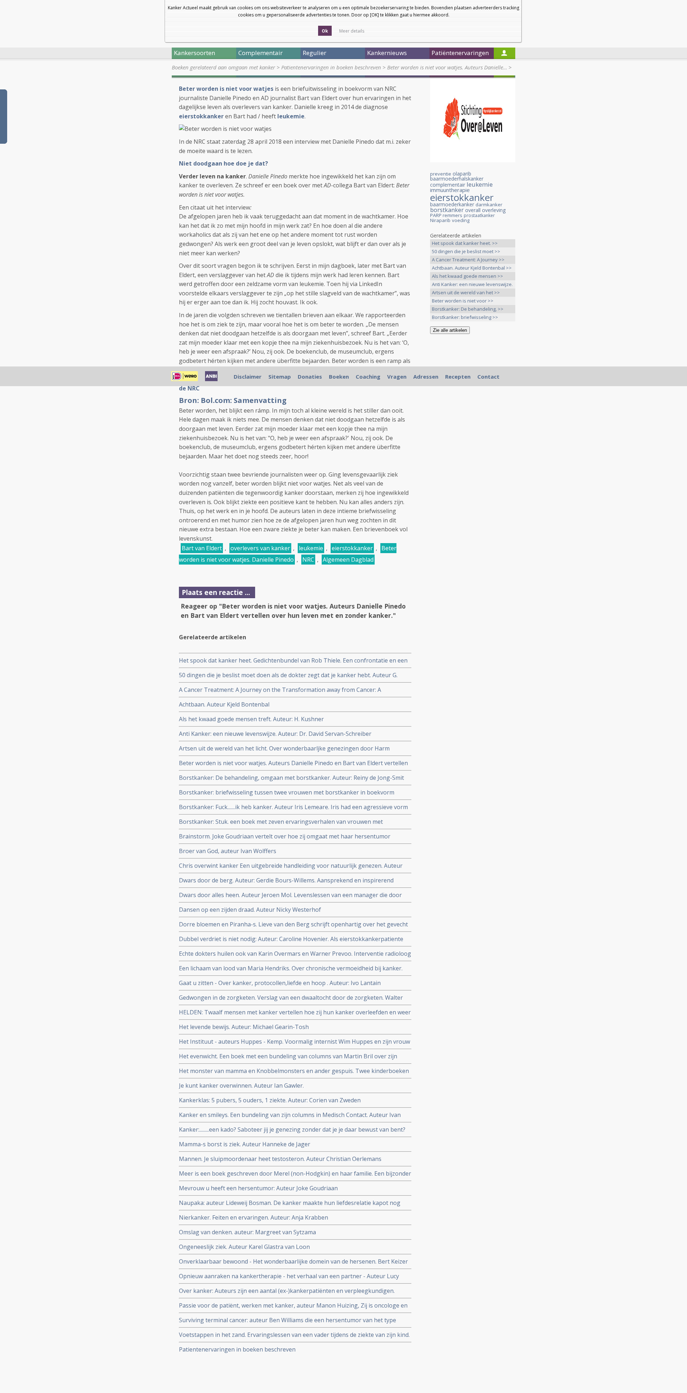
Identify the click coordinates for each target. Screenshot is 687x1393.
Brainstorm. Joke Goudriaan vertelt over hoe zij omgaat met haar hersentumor (284, 836)
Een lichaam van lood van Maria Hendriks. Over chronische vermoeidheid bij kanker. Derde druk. (291, 968)
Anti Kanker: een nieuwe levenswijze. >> (472, 285)
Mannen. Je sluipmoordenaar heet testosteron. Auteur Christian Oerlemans (280, 1159)
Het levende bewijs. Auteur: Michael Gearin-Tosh (244, 1027)
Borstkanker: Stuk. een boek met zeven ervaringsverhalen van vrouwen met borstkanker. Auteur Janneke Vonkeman (281, 822)
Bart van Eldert (202, 548)
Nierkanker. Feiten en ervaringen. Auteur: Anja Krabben (253, 1217)
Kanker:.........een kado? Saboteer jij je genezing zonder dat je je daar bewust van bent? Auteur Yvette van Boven (292, 1130)
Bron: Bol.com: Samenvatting (233, 400)
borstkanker (447, 210)
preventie (440, 174)
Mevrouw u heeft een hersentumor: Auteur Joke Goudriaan (258, 1188)
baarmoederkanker (452, 204)
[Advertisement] (472, 452)
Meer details (351, 31)
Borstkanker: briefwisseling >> (465, 317)
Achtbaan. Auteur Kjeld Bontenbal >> (472, 268)
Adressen (425, 376)
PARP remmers (446, 215)
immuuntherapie (450, 189)
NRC (308, 559)
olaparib (462, 173)
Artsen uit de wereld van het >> (466, 292)
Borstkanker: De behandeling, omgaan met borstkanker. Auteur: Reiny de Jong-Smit (291, 778)
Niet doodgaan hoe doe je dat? (223, 163)
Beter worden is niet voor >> (462, 300)
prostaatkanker (479, 215)
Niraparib (440, 220)
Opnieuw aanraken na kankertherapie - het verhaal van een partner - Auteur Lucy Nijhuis (289, 1276)
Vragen (396, 376)
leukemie (311, 548)
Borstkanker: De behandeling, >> (467, 309)
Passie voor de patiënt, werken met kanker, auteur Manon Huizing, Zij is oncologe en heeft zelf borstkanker (293, 1305)
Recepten (458, 376)
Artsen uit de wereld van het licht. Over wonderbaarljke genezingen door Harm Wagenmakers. (284, 748)
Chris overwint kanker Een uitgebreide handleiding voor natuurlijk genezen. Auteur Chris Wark (291, 866)
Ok (325, 31)
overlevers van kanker (260, 548)
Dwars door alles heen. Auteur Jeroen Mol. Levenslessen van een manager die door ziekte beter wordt (290, 895)
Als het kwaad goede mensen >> (467, 276)
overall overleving (485, 210)
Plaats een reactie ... (216, 592)
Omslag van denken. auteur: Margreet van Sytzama (247, 1232)
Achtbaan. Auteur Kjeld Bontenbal (224, 704)
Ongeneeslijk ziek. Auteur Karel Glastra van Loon (244, 1247)
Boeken (339, 376)
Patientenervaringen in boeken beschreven (331, 67)
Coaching (368, 376)
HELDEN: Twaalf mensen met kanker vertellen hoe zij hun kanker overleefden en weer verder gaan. (295, 1012)
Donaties (310, 376)
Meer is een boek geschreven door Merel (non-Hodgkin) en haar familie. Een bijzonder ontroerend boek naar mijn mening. (295, 1174)
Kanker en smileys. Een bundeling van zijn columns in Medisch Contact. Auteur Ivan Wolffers (290, 1115)
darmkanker (489, 204)
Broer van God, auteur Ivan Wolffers (227, 851)
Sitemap (279, 376)
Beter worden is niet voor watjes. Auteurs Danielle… (447, 67)
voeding (460, 220)
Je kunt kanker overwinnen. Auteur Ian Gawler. (241, 1085)
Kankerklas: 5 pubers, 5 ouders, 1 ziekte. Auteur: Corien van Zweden (270, 1100)
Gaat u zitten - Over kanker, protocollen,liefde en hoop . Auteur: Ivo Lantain (280, 983)
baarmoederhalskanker (456, 178)
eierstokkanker (352, 548)
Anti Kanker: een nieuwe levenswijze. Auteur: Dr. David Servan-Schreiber (275, 734)
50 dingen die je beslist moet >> (466, 251)
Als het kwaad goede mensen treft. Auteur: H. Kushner (251, 719)
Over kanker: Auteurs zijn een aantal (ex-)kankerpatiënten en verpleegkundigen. (287, 1291)
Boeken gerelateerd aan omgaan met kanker (223, 67)
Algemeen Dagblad (348, 559)
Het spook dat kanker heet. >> (465, 243)
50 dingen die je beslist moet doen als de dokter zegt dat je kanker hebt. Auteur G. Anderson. (288, 675)
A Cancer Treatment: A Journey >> (468, 259)
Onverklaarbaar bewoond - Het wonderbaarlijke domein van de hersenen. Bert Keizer (293, 1261)
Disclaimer (248, 376)
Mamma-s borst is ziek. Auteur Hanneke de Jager (244, 1144)
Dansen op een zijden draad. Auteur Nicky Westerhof (250, 910)
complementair (447, 184)
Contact (488, 376)
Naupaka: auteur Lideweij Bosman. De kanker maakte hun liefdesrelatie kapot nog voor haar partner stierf (289, 1203)
